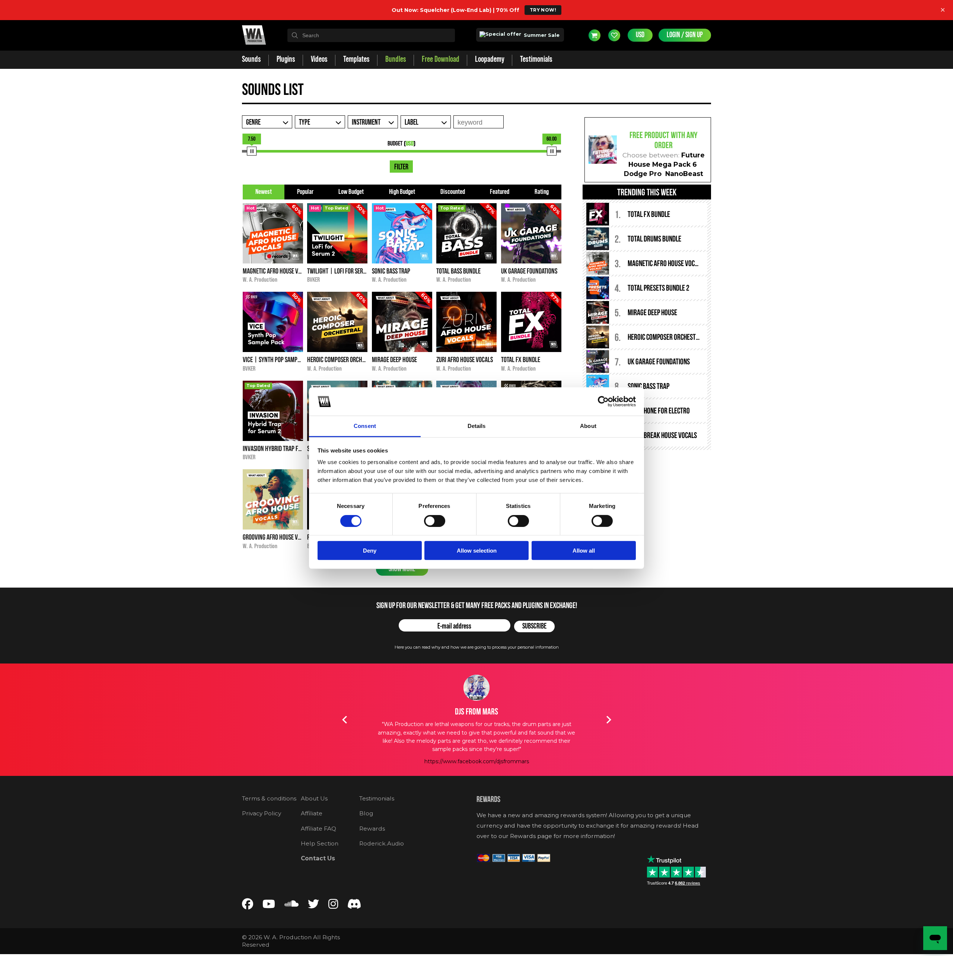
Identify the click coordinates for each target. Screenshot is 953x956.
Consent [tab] (365, 426)
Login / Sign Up (685, 35)
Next (608, 719)
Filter (401, 167)
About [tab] (588, 426)
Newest (263, 191)
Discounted (452, 191)
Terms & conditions (269, 798)
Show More (402, 569)
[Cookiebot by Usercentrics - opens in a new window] (603, 401)
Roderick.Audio (381, 843)
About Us (314, 798)
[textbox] (371, 35)
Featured (499, 191)
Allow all (584, 550)
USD (640, 35)
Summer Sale (541, 35)
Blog (366, 813)
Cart (594, 35)
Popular (305, 191)
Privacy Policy (261, 813)
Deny (369, 550)
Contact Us (318, 858)
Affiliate (311, 813)
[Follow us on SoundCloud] (291, 905)
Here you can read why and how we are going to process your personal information (477, 647)
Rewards (372, 828)
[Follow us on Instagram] (333, 905)
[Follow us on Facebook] (247, 905)
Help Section (319, 843)
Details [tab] (477, 426)
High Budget (402, 191)
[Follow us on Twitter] (313, 905)
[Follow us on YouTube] (268, 905)
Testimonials (376, 798)
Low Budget (351, 191)
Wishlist (614, 35)
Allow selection (477, 550)
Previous (344, 719)
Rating (542, 191)
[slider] (251, 151)
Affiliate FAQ (318, 828)
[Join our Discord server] (354, 905)
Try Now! (543, 10)
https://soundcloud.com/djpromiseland (476, 744)
